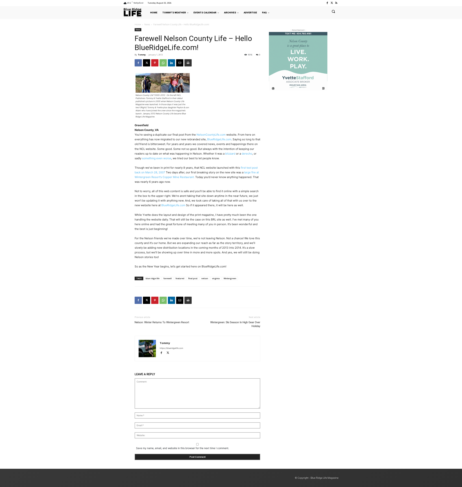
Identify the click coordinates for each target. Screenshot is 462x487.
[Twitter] (332, 3)
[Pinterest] (154, 62)
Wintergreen (230, 278)
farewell (168, 278)
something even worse (156, 158)
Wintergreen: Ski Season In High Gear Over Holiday (235, 324)
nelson (204, 278)
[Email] (179, 62)
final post (192, 278)
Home (138, 24)
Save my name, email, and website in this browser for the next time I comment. (182, 448)
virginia (216, 278)
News (147, 24)
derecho (247, 153)
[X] (146, 62)
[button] (333, 11)
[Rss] (336, 3)
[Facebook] (327, 3)
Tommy (142, 54)
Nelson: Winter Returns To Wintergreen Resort (162, 322)
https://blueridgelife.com (171, 348)
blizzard (230, 153)
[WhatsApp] (163, 62)
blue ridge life (153, 278)
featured (180, 278)
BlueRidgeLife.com (219, 139)
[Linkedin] (171, 62)
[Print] (188, 62)
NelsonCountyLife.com (211, 134)
